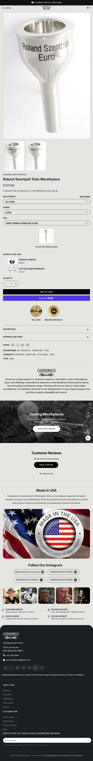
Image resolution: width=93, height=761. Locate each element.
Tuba (46, 350)
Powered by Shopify (38, 755)
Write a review (46, 465)
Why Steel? (7, 695)
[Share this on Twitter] (12, 345)
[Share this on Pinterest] (22, 345)
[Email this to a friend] (27, 345)
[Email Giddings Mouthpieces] (41, 667)
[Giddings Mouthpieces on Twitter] (5, 667)
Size (5, 218)
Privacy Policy (8, 717)
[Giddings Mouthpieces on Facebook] (11, 667)
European (19, 354)
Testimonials (8, 699)
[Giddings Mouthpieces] (46, 7)
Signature (37, 350)
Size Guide (85, 197)
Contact (6, 707)
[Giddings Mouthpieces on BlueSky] (36, 668)
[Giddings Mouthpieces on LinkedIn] (29, 667)
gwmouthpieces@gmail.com (18, 660)
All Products (24, 350)
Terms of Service (9, 725)
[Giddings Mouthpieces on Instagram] (23, 667)
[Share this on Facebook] (17, 345)
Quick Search (8, 703)
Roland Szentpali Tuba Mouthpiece (31, 179)
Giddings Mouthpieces (14, 174)
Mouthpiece (9, 196)
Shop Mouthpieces (46, 429)
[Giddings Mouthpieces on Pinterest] (17, 667)
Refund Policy (8, 721)
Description (46, 329)
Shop (5, 729)
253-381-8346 (12, 655)
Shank (6, 207)
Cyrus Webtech (77, 755)
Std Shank (42, 354)
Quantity (8, 278)
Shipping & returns (46, 337)
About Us (6, 691)
